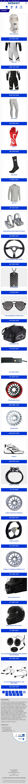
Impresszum (14, 771)
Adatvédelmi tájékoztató (14, 772)
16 (14, 694)
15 (10, 694)
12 (20, 692)
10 (13, 692)
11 (16, 692)
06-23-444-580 (7, 728)
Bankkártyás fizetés (14, 775)
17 (17, 694)
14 (6, 694)
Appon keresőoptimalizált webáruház (19, 782)
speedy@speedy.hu (8, 730)
